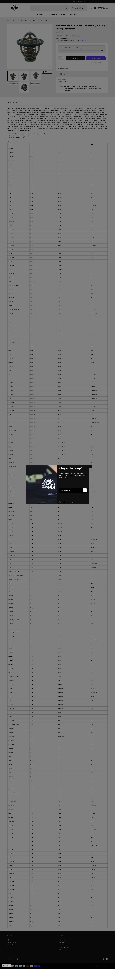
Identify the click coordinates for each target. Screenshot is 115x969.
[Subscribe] (85, 490)
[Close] (90, 466)
